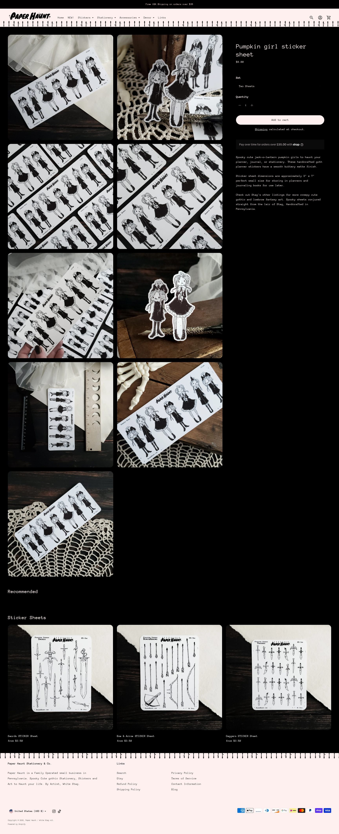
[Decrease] (239, 105)
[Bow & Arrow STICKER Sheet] (169, 677)
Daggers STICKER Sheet (242, 736)
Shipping (261, 129)
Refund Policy (127, 783)
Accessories (128, 17)
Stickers (84, 17)
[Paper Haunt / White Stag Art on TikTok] (59, 811)
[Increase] (251, 105)
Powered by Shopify (17, 824)
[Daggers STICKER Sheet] (278, 677)
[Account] (320, 17)
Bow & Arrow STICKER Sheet (135, 736)
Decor (147, 17)
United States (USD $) (29, 811)
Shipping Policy (128, 789)
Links (162, 17)
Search (121, 772)
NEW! (71, 17)
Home (61, 17)
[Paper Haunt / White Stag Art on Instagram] (54, 811)
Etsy (120, 778)
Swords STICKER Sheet (23, 736)
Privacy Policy (182, 772)
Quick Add (60, 724)
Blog (174, 789)
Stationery (105, 17)
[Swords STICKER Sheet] (60, 677)
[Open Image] (60, 87)
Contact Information (186, 783)
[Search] (311, 17)
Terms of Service (184, 778)
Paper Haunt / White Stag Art (39, 820)
